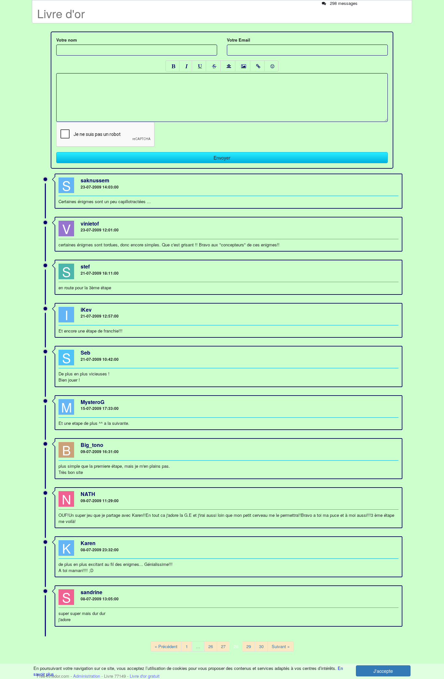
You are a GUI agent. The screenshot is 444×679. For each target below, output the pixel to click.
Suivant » (281, 646)
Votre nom (66, 40)
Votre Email (238, 40)
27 (223, 646)
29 (248, 646)
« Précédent (166, 646)
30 (261, 646)
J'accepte (383, 671)
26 (210, 646)
